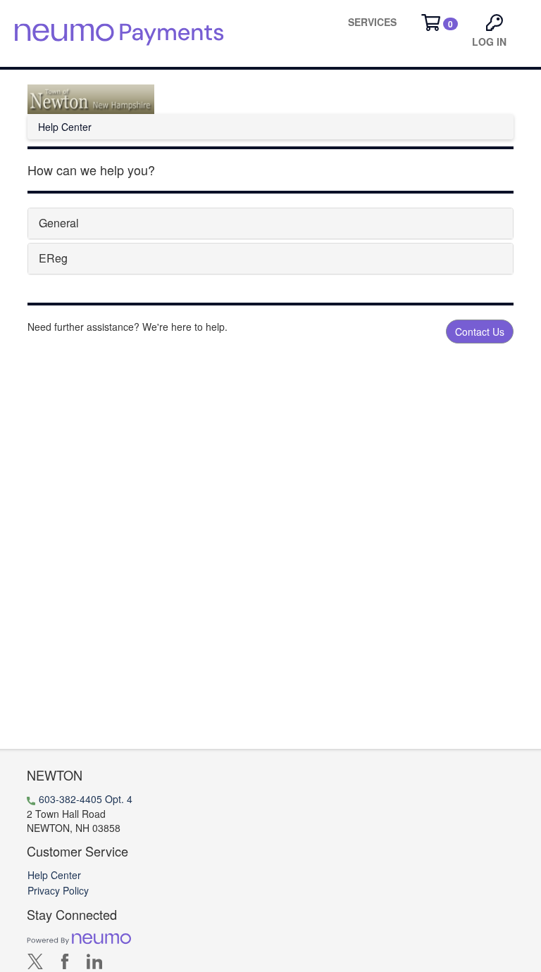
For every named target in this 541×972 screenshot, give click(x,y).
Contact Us (479, 331)
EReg (53, 258)
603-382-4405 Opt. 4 (85, 799)
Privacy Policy (58, 890)
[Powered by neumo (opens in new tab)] (79, 937)
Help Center (54, 875)
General (59, 223)
